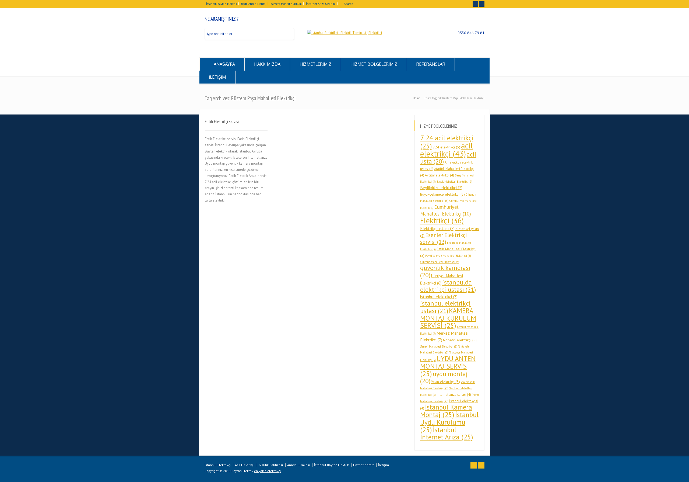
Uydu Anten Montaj (253, 4)
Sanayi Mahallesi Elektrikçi (438, 346)
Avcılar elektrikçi (439, 175)
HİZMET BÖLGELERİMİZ (373, 64)
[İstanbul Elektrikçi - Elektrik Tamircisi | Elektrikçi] (344, 32)
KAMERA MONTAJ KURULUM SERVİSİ (448, 318)
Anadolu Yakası (298, 465)
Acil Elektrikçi (244, 465)
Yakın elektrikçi (445, 381)
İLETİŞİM (217, 77)
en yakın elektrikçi (267, 471)
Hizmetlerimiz (363, 465)
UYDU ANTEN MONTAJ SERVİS (448, 366)
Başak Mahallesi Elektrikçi (455, 181)
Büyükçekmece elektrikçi (442, 194)
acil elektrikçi (446, 149)
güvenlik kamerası (445, 271)
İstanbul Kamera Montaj (446, 411)
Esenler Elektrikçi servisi (443, 238)
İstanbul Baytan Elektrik (221, 4)
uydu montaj (444, 377)
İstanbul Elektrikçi (218, 465)
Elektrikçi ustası (437, 228)
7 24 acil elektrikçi (446, 141)
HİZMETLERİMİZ (315, 64)
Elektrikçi (442, 221)
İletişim (383, 465)
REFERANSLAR (430, 64)
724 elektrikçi (446, 147)
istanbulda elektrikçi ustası (448, 286)
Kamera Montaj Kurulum (286, 4)
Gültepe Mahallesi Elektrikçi (439, 262)
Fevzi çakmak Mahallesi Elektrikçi (448, 256)
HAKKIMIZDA (267, 64)
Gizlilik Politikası (271, 465)
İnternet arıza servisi (454, 394)
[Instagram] (481, 4)
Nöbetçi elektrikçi (460, 340)
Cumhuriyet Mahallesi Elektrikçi (445, 210)
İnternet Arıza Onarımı (321, 4)
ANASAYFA (224, 64)
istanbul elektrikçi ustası (445, 307)
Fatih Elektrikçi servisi (222, 121)
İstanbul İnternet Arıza (446, 433)
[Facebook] (475, 4)
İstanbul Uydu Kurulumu (449, 422)
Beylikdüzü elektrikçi (441, 187)
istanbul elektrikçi (439, 296)
